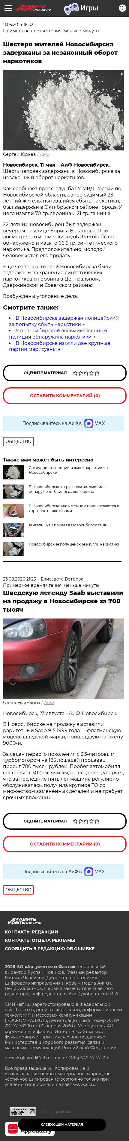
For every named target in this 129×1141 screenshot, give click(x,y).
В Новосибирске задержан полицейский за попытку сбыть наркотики (64, 321)
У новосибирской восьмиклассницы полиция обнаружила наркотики (58, 334)
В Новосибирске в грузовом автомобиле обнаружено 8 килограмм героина (67, 489)
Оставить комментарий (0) (65, 395)
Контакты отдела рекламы (40, 940)
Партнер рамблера (56, 1111)
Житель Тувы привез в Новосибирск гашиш (70, 525)
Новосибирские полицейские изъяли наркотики (74, 544)
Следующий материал (62, 1125)
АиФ (45, 154)
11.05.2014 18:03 (18, 24)
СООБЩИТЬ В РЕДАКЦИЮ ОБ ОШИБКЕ (49, 948)
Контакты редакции (31, 932)
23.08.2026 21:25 (19, 579)
